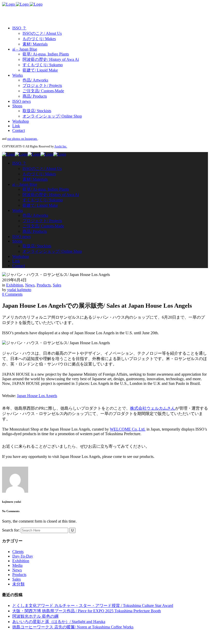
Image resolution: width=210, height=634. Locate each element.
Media (17, 565)
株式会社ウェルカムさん (152, 408)
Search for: (11, 530)
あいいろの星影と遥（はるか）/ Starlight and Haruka (58, 621)
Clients (18, 551)
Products (44, 285)
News (30, 285)
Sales (57, 285)
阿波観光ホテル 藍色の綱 (35, 616)
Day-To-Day (22, 556)
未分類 (18, 584)
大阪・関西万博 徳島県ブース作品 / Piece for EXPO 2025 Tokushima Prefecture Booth (86, 611)
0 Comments (12, 294)
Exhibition (14, 285)
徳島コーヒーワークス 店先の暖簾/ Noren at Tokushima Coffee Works (72, 627)
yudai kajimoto (19, 289)
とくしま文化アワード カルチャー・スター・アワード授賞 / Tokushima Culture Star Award (92, 605)
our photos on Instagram (22, 139)
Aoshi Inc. (60, 146)
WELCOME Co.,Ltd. (127, 429)
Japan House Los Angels (37, 396)
